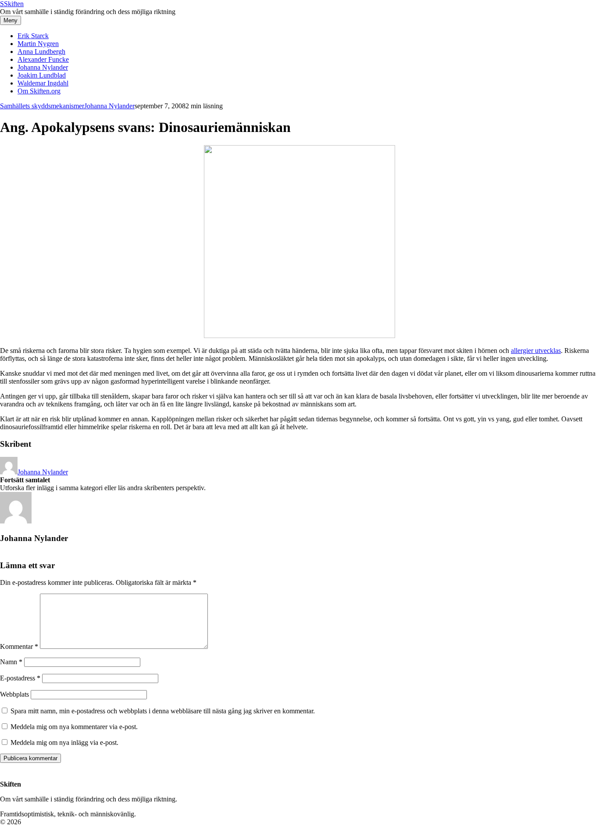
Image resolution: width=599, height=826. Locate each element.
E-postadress (20, 678)
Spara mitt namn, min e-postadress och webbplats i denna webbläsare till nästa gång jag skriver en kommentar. (163, 711)
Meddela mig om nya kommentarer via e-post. (74, 726)
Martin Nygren (38, 43)
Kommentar (19, 646)
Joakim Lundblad (42, 75)
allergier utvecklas (536, 350)
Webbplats (14, 694)
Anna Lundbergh (41, 51)
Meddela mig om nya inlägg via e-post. (64, 742)
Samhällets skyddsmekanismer (42, 106)
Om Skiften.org (39, 91)
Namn (11, 662)
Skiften (12, 3)
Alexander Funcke (43, 59)
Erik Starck (33, 35)
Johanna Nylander (43, 67)
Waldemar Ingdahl (43, 83)
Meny (11, 20)
